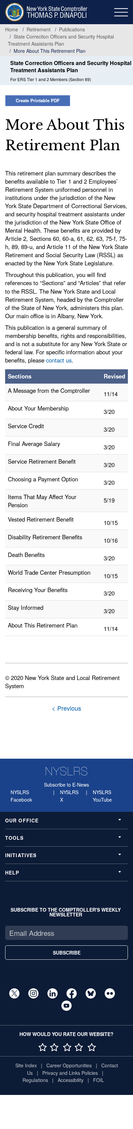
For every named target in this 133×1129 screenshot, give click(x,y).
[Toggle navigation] (121, 12)
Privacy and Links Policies (70, 1072)
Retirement (38, 29)
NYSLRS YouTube (102, 796)
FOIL (98, 1080)
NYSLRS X (69, 796)
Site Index (26, 1065)
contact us (59, 360)
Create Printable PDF (38, 100)
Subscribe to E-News (66, 784)
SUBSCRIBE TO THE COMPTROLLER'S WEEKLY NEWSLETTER (66, 912)
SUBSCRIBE (66, 952)
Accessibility (71, 1080)
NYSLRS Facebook (21, 796)
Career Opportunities (69, 1065)
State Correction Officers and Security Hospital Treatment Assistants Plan (61, 40)
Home (11, 29)
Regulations (35, 1080)
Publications (72, 29)
